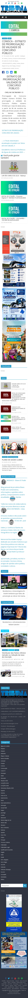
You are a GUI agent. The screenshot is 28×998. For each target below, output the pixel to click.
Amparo (3, 748)
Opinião (3, 832)
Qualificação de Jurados (7, 850)
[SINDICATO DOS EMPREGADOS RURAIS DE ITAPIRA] (6, 407)
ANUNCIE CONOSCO (6, 988)
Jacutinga (3, 812)
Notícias (3, 830)
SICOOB (3, 864)
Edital (9, 38)
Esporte (3, 790)
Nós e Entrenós (5, 827)
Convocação (4, 768)
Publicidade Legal (5, 847)
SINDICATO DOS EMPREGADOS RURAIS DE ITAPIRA (18, 408)
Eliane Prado (18, 659)
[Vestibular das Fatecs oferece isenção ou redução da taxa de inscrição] (14, 635)
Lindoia (18, 63)
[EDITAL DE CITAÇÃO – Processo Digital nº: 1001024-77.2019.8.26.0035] (14, 182)
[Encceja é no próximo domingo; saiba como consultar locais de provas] (6, 671)
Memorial (3, 817)
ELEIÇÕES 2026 (5, 785)
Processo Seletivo (5, 842)
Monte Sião (4, 822)
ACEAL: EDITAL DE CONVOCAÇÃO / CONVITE (18, 427)
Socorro (17, 68)
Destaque (5, 650)
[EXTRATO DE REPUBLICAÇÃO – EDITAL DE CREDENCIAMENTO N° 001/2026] (6, 416)
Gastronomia (4, 798)
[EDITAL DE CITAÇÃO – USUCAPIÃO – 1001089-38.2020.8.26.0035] (14, 204)
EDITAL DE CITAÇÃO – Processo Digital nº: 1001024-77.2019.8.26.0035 (14, 197)
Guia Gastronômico (6, 803)
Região (16, 650)
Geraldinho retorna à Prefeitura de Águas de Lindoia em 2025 (13, 151)
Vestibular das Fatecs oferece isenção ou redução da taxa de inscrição (14, 655)
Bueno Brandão (5, 758)
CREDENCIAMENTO (7, 63)
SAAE (2, 854)
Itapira (2, 810)
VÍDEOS (17, 987)
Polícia (2, 837)
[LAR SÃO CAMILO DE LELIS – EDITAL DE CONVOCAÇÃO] (6, 383)
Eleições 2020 (4, 780)
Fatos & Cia (4, 795)
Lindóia (3, 815)
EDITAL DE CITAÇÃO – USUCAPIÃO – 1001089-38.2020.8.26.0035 (13, 219)
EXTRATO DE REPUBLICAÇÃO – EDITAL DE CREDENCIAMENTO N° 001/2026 (18, 419)
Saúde (2, 857)
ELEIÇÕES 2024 (5, 783)
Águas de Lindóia (5, 746)
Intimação (3, 805)
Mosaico (3, 825)
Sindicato (5, 457)
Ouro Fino (3, 835)
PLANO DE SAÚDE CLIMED (12, 460)
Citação (3, 763)
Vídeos (2, 879)
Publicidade (4, 845)
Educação (11, 650)
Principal (3, 840)
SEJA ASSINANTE (15, 988)
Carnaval (3, 761)
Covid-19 (3, 771)
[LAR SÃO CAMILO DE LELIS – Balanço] (14, 162)
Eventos (3, 793)
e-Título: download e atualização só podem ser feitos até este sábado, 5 (13, 143)
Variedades (3, 877)
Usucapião (3, 874)
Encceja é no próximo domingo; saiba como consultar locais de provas (18, 672)
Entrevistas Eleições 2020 (7, 788)
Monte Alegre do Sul (6, 820)
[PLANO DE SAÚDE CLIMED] (14, 442)
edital (14, 63)
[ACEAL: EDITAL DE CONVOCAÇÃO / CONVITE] (6, 427)
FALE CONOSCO (23, 988)
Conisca (4, 38)
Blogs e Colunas (5, 756)
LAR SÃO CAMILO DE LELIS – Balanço (14, 176)
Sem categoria (4, 859)
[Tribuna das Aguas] (2, 17)
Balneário (3, 753)
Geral (2, 800)
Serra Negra (12, 66)
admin (17, 56)
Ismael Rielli (4, 808)
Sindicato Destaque (13, 457)
